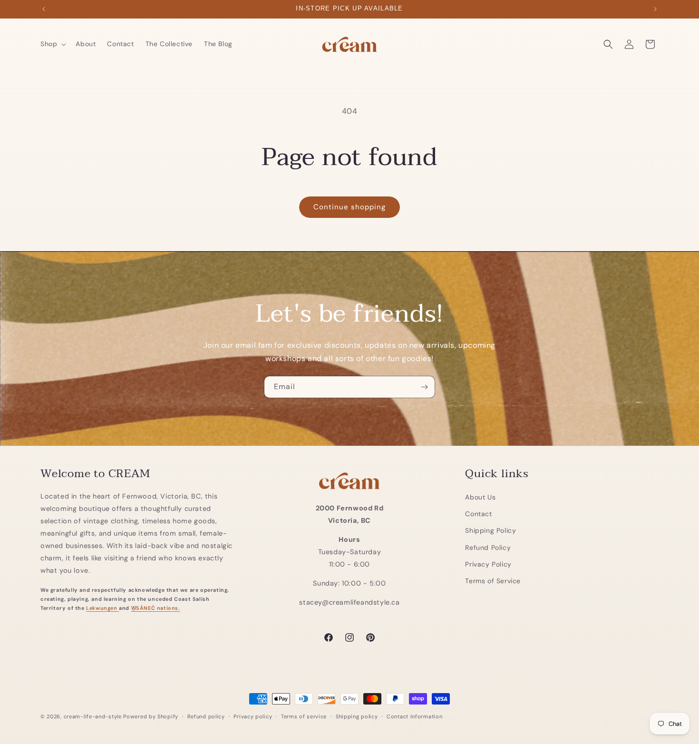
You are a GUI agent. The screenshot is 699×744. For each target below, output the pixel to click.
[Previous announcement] (43, 9)
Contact (478, 513)
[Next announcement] (655, 9)
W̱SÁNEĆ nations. (155, 607)
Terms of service (304, 716)
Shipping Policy (490, 530)
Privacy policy (252, 716)
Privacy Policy (488, 563)
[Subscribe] (424, 387)
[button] (52, 44)
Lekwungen (102, 607)
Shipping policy (357, 716)
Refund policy (206, 716)
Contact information (414, 716)
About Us (480, 496)
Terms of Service (493, 580)
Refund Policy (488, 547)
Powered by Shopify (150, 716)
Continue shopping (349, 207)
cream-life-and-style (93, 716)
